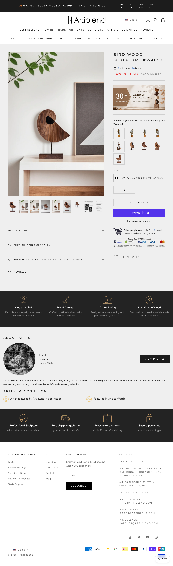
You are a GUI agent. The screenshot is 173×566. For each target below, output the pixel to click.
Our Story (96, 30)
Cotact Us (129, 30)
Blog (48, 478)
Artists (112, 30)
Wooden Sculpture (38, 38)
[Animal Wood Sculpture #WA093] (144, 146)
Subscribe (79, 485)
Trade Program (16, 484)
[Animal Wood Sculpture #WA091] (119, 159)
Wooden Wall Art (130, 38)
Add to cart (139, 202)
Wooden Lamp (70, 38)
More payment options (139, 221)
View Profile (155, 358)
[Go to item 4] (45, 207)
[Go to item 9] (99, 207)
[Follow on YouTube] (147, 537)
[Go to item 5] (56, 207)
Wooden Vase (98, 38)
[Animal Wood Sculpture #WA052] (157, 133)
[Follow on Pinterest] (138, 537)
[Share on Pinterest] (133, 257)
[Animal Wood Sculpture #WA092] (131, 146)
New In (48, 30)
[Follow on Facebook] (121, 537)
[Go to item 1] (13, 207)
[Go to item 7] (77, 204)
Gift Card (76, 30)
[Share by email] (137, 257)
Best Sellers (29, 30)
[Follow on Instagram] (130, 537)
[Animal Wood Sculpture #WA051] (144, 133)
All (13, 38)
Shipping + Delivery (18, 473)
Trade (61, 30)
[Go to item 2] (23, 207)
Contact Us (51, 473)
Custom (156, 38)
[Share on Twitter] (128, 257)
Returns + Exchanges (19, 478)
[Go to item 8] (88, 207)
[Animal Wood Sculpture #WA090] (157, 146)
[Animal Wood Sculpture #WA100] (119, 146)
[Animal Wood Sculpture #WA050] (119, 133)
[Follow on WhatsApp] (156, 537)
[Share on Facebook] (123, 257)
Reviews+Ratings (17, 467)
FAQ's (11, 462)
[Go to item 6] (67, 207)
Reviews (147, 30)
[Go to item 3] (34, 207)
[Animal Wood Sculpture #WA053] (131, 133)
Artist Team (52, 467)
